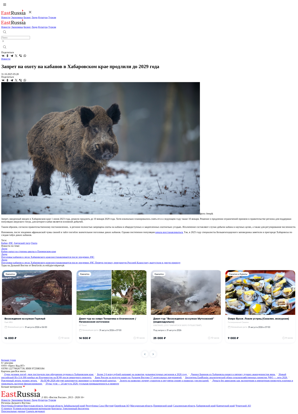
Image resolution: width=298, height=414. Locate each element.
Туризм (52, 17)
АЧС (10, 243)
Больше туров (8, 360)
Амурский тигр (22, 243)
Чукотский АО (243, 405)
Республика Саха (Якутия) (100, 405)
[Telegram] (12, 56)
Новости (5, 17)
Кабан (4, 243)
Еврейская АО (122, 405)
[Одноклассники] (7, 56)
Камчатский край (225, 405)
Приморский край (162, 405)
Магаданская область (141, 405)
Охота (34, 243)
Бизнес (27, 17)
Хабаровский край (206, 405)
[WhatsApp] (25, 56)
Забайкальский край (74, 405)
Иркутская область (33, 405)
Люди (35, 17)
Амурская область (53, 405)
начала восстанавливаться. (169, 232)
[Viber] (20, 56)
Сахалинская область (184, 405)
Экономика (17, 17)
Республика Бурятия (12, 405)
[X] (16, 56)
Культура (43, 17)
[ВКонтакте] (3, 56)
